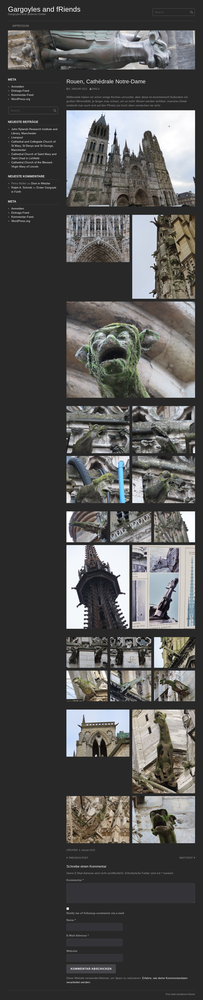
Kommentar (75, 880)
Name (71, 920)
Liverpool (17, 137)
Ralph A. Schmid (21, 187)
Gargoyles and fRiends (44, 9)
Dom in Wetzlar (40, 183)
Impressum (20, 25)
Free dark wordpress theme (180, 994)
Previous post (78, 857)
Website (71, 950)
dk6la (96, 89)
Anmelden (17, 86)
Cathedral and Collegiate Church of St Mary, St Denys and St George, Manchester (33, 145)
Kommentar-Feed (22, 94)
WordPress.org (20, 99)
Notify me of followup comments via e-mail (95, 913)
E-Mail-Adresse (77, 935)
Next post (186, 857)
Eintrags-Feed (20, 90)
